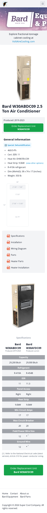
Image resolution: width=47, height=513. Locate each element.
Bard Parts (25, 496)
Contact (14, 493)
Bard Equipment (10, 496)
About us (24, 493)
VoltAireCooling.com (23, 41)
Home (5, 493)
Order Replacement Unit (23, 128)
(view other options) (34, 163)
